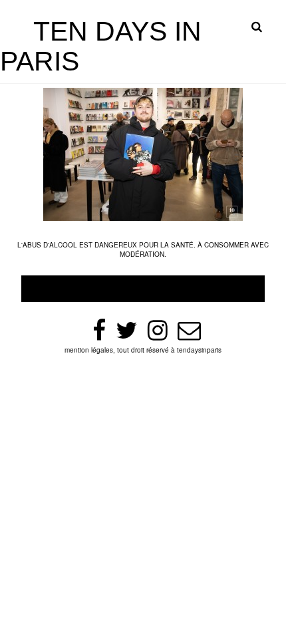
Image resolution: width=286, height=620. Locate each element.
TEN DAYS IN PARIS (101, 46)
